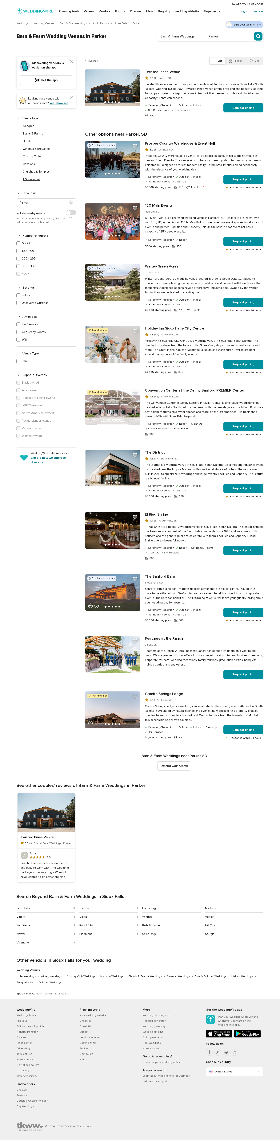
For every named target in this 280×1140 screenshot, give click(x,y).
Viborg (21, 917)
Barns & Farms (33, 133)
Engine (84, 1048)
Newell (21, 934)
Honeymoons (151, 1048)
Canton (84, 908)
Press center (24, 1042)
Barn (25, 361)
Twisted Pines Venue (162, 72)
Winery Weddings (51, 976)
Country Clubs (32, 156)
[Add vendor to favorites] (135, 75)
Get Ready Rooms (34, 332)
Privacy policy (25, 1059)
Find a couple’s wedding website (162, 1062)
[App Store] (219, 1036)
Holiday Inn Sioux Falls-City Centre (174, 328)
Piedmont (85, 934)
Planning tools (69, 11)
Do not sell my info (28, 1065)
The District (155, 452)
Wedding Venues (44, 23)
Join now (257, 11)
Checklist (85, 1020)
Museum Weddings (178, 976)
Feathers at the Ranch (164, 638)
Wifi (24, 340)
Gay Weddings (25, 1106)
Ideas (150, 11)
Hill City (210, 925)
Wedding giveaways (155, 1026)
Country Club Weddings (81, 976)
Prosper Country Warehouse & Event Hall (180, 143)
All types (28, 126)
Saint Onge (149, 934)
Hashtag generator (154, 1020)
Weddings (23, 23)
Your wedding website (93, 1015)
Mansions (29, 164)
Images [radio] (238, 60)
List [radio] (220, 60)
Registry (164, 11)
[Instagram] (234, 1052)
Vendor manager (90, 1037)
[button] (71, 202)
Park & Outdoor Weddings (210, 976)
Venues (89, 11)
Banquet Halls (25, 982)
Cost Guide (86, 1054)
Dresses (136, 11)
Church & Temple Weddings (145, 976)
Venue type (30, 118)
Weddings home (26, 1015)
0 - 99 (26, 243)
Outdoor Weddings (50, 982)
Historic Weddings (242, 976)
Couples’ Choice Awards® (32, 1100)
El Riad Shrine (156, 514)
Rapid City (86, 925)
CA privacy (23, 1070)
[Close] (71, 61)
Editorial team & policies (31, 1026)
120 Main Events (159, 205)
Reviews (22, 1095)
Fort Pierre (23, 925)
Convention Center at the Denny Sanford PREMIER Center (194, 390)
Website (187, 11)
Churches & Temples (36, 172)
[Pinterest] (226, 1052)
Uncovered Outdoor (35, 303)
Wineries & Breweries (36, 149)
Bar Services (30, 324)
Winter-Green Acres (161, 266)
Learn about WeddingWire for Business (166, 1075)
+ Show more (31, 179)
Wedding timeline (153, 1031)
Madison (210, 908)
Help (82, 1059)
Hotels (27, 141)
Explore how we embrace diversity (48, 460)
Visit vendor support (155, 1081)
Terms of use (24, 1054)
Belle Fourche (151, 925)
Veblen (209, 917)
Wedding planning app (156, 1015)
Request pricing (243, 108)
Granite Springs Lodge (164, 694)
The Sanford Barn (160, 576)
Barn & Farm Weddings (74, 23)
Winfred (147, 917)
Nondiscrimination (27, 1031)
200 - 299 (29, 258)
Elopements (212, 11)
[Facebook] (209, 1052)
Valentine (23, 942)
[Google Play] (247, 1036)
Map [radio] (257, 60)
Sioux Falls (121, 23)
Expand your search (174, 766)
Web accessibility (27, 1076)
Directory (22, 1089)
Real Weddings (152, 1042)
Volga (83, 917)
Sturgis (209, 934)
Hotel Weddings (26, 976)
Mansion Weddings (111, 976)
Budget (84, 1031)
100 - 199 (28, 251)
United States (223, 1071)
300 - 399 (29, 266)
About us (22, 1020)
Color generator (152, 1037)
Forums (120, 11)
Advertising (23, 1048)
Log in (244, 11)
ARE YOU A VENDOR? (249, 4)
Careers (21, 1037)
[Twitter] (217, 1052)
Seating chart (88, 1042)
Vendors (104, 11)
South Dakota (101, 23)
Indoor (26, 295)
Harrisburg (149, 908)
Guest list (85, 1026)
